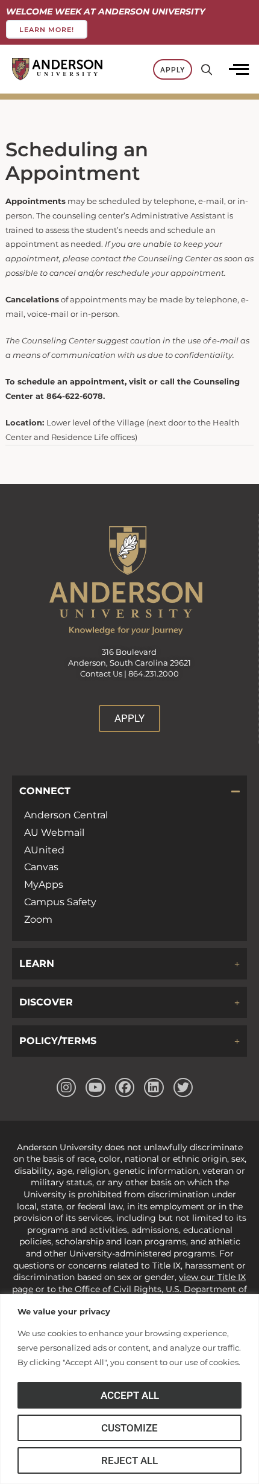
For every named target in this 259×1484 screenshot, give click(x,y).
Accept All (130, 1395)
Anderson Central (66, 815)
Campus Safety (60, 902)
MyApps (43, 884)
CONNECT (44, 791)
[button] (129, 791)
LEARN (36, 963)
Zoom (38, 919)
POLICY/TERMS (57, 1040)
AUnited (44, 850)
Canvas (41, 867)
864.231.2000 (153, 673)
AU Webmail (54, 832)
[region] (129, 1389)
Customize (129, 1428)
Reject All (129, 1460)
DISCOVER (46, 1002)
